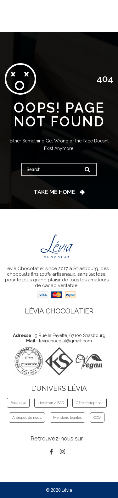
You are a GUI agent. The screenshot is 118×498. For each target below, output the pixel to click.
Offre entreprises (89, 403)
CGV (97, 417)
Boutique (18, 403)
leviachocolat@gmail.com (65, 340)
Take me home (54, 192)
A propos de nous (27, 417)
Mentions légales (67, 417)
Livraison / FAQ (51, 403)
